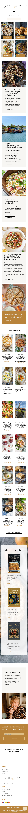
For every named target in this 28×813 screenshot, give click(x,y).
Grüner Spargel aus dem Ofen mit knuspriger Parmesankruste (20, 522)
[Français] (4, 802)
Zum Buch (9, 583)
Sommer (7, 37)
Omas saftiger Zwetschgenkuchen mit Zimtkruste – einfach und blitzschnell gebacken (20, 359)
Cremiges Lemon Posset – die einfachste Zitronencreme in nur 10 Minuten (7, 391)
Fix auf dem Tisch (7, 55)
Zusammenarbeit (6, 762)
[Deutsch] (6, 802)
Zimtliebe (4, 791)
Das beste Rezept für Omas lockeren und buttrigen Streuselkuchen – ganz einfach (20, 491)
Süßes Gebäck (5, 793)
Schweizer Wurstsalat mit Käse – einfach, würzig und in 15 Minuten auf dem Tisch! (20, 459)
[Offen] (14, 12)
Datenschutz (17, 807)
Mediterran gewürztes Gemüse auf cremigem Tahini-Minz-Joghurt (20, 391)
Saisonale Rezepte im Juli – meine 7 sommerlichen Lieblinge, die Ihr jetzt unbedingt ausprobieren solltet (7, 426)
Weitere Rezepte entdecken (14, 532)
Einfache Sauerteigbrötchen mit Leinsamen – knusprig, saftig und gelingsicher (7, 522)
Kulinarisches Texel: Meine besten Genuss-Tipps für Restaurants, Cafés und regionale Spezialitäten (20, 425)
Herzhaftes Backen (7, 795)
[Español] (10, 802)
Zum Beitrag (10, 109)
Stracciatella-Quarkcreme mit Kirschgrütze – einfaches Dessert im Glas (7, 459)
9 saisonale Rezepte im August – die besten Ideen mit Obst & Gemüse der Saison (7, 358)
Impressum (9, 807)
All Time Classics (6, 789)
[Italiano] (8, 802)
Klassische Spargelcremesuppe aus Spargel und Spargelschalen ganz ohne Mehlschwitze (7, 491)
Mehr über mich (10, 688)
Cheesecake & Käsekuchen (20, 55)
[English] (2, 802)
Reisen (3, 773)
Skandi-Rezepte (20, 37)
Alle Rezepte (5, 771)
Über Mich (4, 760)
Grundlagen (5, 769)
